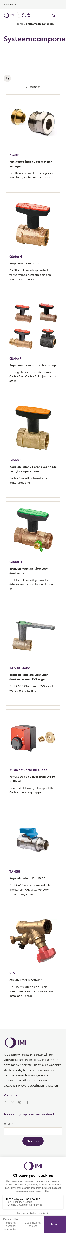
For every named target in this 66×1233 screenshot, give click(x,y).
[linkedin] (5, 1102)
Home (19, 23)
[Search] (53, 15)
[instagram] (19, 1102)
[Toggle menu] (60, 15)
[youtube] (12, 1102)
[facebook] (27, 1102)
